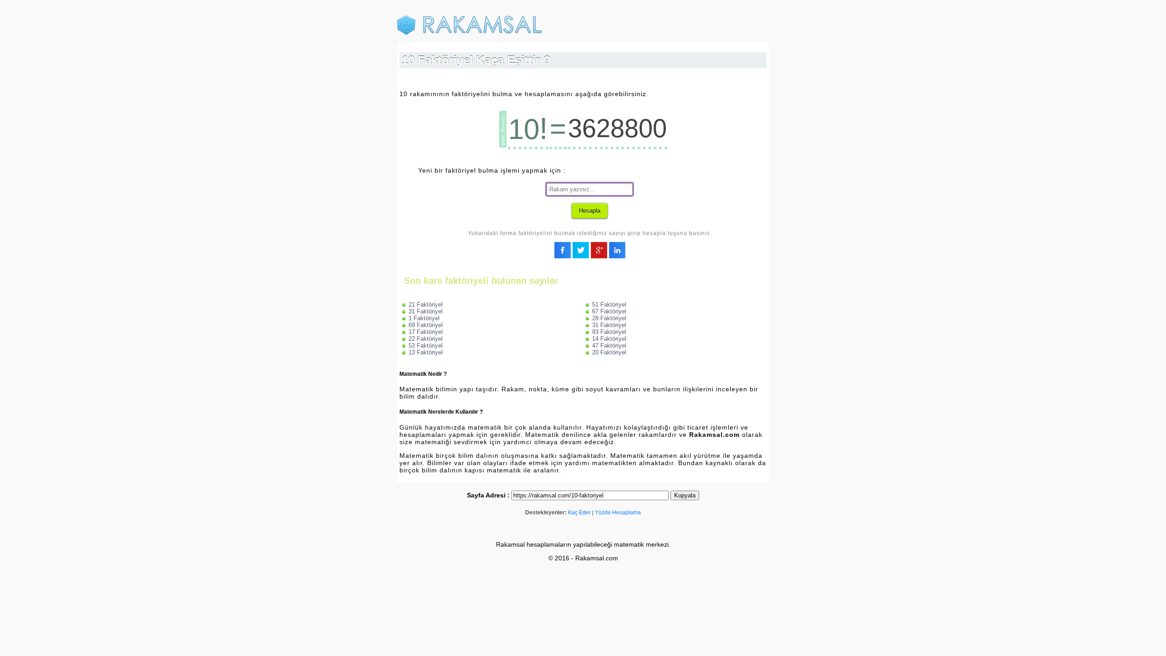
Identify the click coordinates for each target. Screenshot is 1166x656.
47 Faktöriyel (609, 345)
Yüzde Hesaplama (618, 512)
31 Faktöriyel (426, 311)
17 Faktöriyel (426, 331)
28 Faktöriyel (609, 318)
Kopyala (685, 495)
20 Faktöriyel (609, 352)
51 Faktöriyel (609, 304)
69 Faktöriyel (426, 325)
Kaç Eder (579, 512)
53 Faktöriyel (426, 345)
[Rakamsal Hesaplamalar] (469, 33)
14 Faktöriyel (609, 338)
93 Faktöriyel (609, 331)
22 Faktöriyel (426, 338)
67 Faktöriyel (609, 311)
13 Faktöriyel (426, 352)
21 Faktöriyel (426, 304)
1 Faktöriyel (424, 318)
